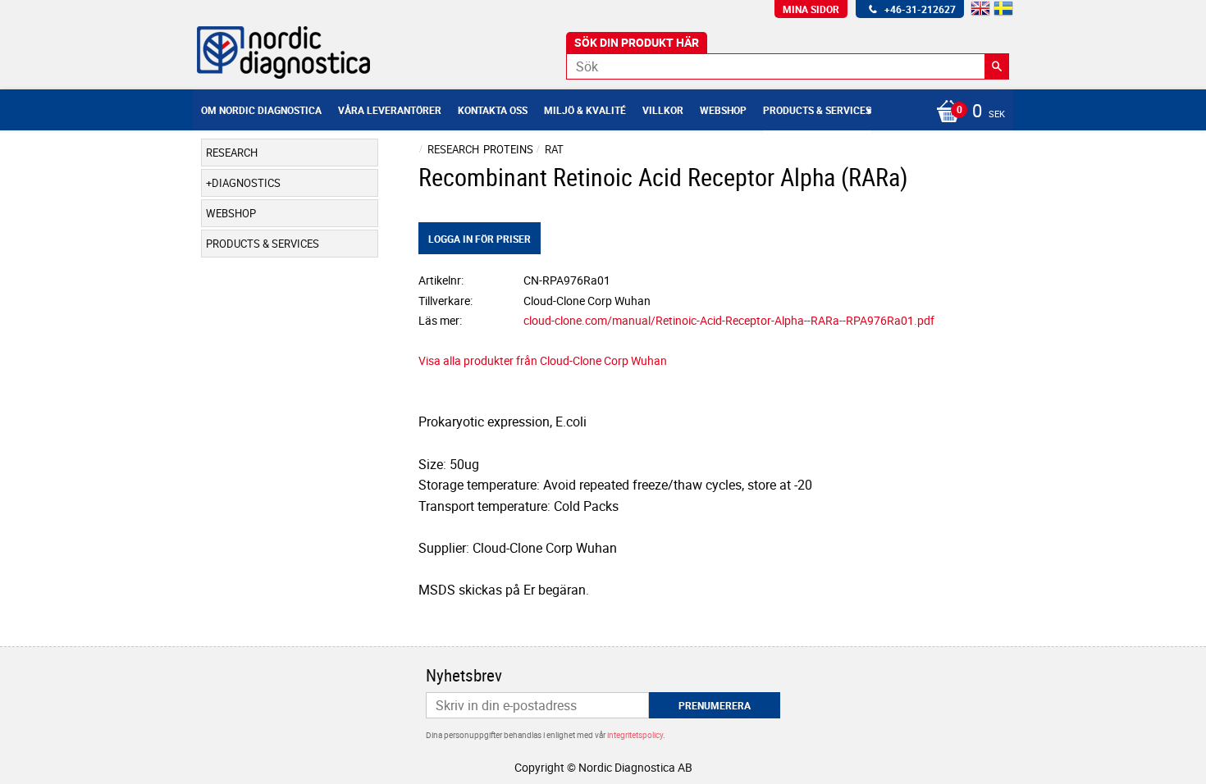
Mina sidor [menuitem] (811, 9)
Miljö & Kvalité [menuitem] (585, 109)
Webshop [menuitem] (723, 109)
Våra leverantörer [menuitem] (389, 109)
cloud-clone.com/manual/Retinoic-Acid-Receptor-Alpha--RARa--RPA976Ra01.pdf (728, 320)
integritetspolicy (635, 735)
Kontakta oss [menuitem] (493, 109)
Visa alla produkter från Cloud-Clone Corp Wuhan (542, 360)
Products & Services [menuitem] (817, 109)
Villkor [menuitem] (662, 109)
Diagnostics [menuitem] (246, 182)
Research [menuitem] (232, 152)
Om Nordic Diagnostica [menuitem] (261, 109)
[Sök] (996, 66)
